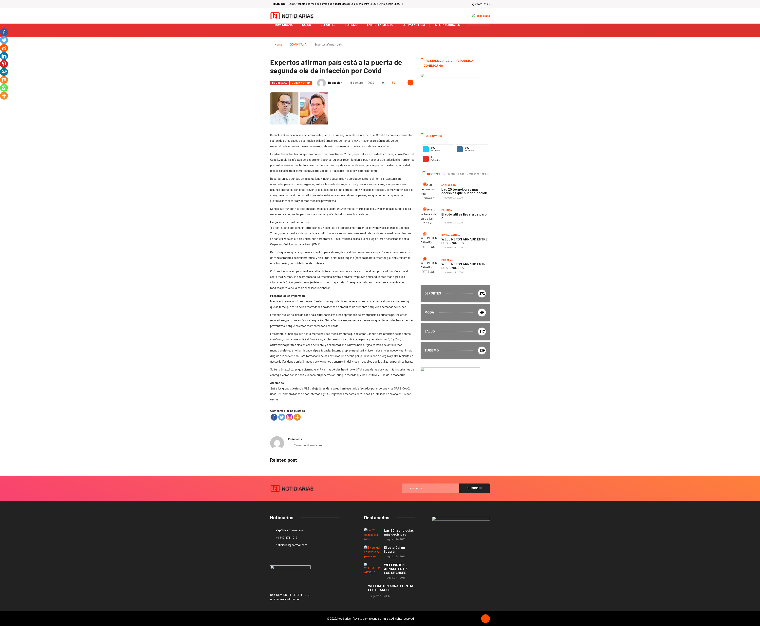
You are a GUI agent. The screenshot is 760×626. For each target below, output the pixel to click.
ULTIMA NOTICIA (301, 83)
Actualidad (448, 185)
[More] (297, 417)
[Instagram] (289, 417)
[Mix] (4, 80)
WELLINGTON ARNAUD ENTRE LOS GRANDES (464, 241)
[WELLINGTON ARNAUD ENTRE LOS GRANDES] (372, 569)
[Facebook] (274, 417)
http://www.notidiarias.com (305, 445)
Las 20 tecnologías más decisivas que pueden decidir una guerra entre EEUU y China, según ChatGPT (346, 3)
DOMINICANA (298, 44)
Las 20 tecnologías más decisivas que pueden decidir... (465, 191)
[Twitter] (478, 25)
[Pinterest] (4, 64)
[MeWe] (4, 72)
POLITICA (446, 210)
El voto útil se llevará (394, 549)
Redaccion (335, 82)
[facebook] (472, 25)
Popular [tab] (456, 174)
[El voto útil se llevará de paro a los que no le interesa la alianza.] (372, 551)
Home (278, 44)
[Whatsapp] (4, 88)
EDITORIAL (447, 260)
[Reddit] (4, 48)
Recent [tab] (434, 174)
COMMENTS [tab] (479, 174)
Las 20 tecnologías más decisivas (399, 532)
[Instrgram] (485, 25)
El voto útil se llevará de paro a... (464, 216)
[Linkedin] (4, 56)
